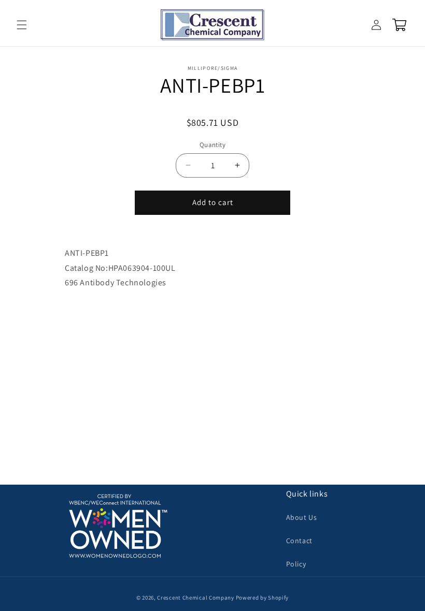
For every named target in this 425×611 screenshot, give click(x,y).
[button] (21, 24)
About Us (301, 517)
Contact (299, 540)
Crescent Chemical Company (195, 597)
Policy (296, 564)
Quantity (212, 144)
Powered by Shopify (262, 597)
